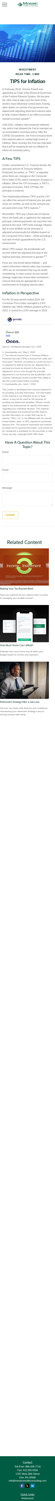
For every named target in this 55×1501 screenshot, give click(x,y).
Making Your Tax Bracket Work (16, 588)
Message (7, 488)
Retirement (27, 1498)
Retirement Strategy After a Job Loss (19, 702)
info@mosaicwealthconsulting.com (27, 1480)
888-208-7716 (33, 1466)
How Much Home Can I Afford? (16, 645)
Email (5, 470)
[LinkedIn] (33, 1486)
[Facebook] (22, 1486)
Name (5, 452)
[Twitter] (27, 1486)
